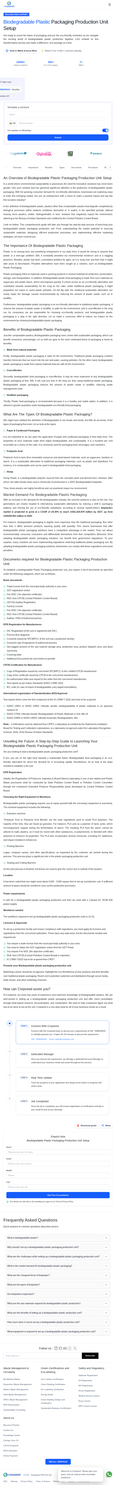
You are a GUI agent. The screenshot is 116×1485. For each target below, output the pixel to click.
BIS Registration (86, 1385)
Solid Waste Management (14, 1394)
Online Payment (10, 1456)
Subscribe (90, 1355)
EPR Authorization (11, 1405)
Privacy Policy (27, 1481)
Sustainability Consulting (14, 1410)
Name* (9, 1147)
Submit (58, 137)
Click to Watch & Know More (23, 51)
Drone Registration (87, 1391)
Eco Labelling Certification (52, 1389)
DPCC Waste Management (15, 1399)
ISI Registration (85, 1380)
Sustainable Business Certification (56, 1408)
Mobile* (9, 1171)
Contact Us (8, 1430)
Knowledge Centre (11, 1435)
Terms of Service (43, 1481)
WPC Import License (88, 1406)
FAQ (5, 1481)
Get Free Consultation (58, 1195)
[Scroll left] (5, 167)
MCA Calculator (10, 1450)
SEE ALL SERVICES (58, 1462)
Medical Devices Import (89, 1396)
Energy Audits (47, 1394)
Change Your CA (10, 1440)
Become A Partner (11, 1425)
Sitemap (13, 1481)
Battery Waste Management (15, 1389)
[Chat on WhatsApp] (109, 1474)
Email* (9, 1159)
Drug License (84, 1401)
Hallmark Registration (88, 1375)
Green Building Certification (53, 1384)
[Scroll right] (110, 167)
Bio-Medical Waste (11, 1379)
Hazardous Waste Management (17, 1384)
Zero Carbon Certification (52, 1379)
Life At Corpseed (10, 1445)
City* (8, 1182)
